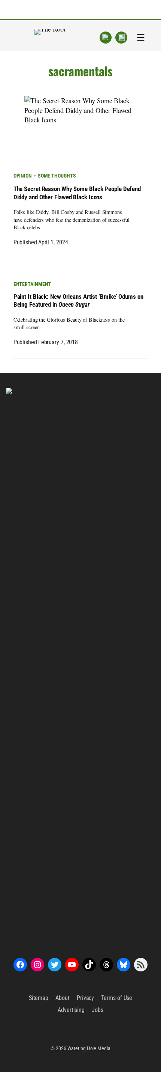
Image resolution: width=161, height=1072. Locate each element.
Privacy (85, 997)
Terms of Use (116, 997)
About (62, 997)
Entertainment (32, 284)
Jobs (97, 1009)
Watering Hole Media (88, 1048)
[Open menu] (141, 38)
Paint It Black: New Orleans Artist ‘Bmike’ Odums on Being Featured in (78, 301)
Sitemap (38, 997)
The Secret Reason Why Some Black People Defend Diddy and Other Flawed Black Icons (77, 193)
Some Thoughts (57, 176)
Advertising (71, 1009)
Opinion (22, 176)
